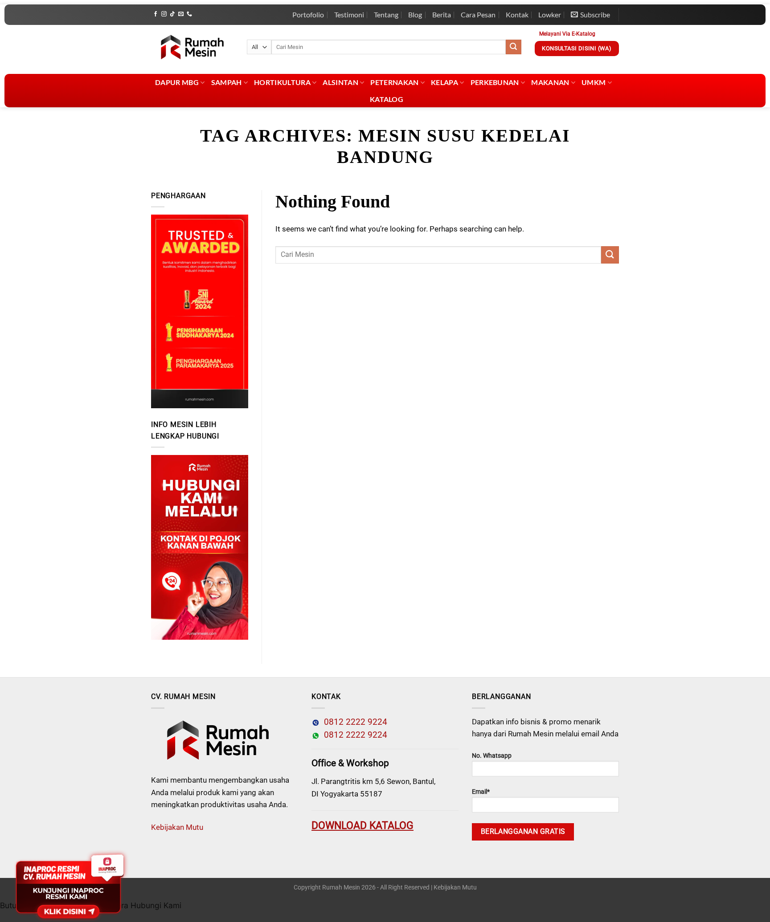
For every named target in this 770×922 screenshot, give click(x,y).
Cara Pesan (478, 14)
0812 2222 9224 (353, 722)
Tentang (386, 14)
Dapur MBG (177, 82)
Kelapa (444, 82)
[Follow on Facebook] (155, 14)
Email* (481, 792)
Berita (441, 14)
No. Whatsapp (492, 756)
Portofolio (308, 14)
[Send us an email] (181, 14)
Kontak (517, 14)
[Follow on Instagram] (164, 14)
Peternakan (394, 82)
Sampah (226, 82)
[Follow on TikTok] (172, 14)
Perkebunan (495, 82)
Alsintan (340, 82)
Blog (415, 14)
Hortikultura (282, 82)
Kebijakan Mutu (177, 827)
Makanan (550, 82)
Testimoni (349, 14)
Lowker (549, 14)
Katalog (386, 99)
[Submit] (513, 47)
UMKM (594, 82)
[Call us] (189, 14)
